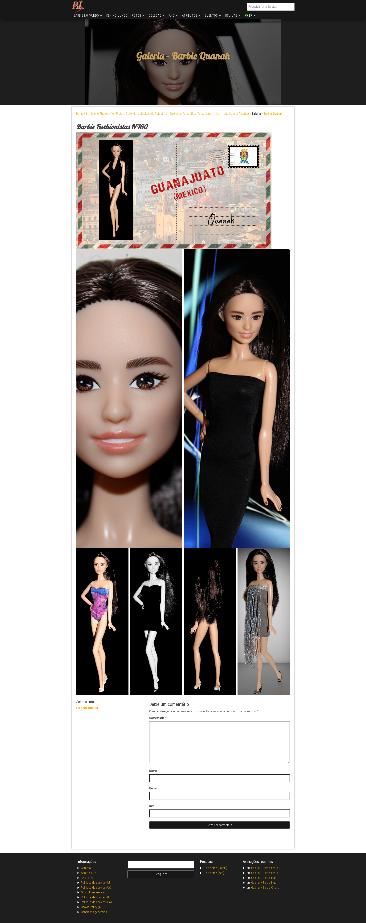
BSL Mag (231, 15)
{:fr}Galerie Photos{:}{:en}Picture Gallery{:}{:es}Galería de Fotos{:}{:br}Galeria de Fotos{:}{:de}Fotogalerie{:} (150, 113)
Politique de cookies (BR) (96, 897)
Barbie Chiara (271, 887)
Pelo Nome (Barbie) (215, 868)
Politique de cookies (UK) (96, 887)
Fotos (137, 15)
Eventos (212, 15)
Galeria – (257, 868)
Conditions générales (94, 912)
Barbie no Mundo (87, 15)
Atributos (190, 15)
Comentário (158, 718)
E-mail (153, 788)
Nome (153, 771)
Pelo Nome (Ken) (214, 873)
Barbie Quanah (201, 56)
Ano (172, 15)
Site (151, 806)
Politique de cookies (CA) (96, 902)
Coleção (155, 15)
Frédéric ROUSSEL (88, 708)
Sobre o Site (88, 873)
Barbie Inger (270, 878)
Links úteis (87, 878)
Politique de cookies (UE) (96, 882)
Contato (86, 868)
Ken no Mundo (116, 15)
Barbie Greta (270, 868)
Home (79, 113)
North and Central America (232, 113)
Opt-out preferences (93, 892)
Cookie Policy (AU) (92, 907)
